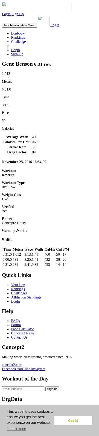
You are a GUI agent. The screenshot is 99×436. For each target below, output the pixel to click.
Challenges (19, 42)
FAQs (15, 321)
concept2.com (12, 365)
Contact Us (19, 337)
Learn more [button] (16, 429)
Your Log (18, 285)
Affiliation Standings (26, 297)
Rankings (18, 37)
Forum (16, 325)
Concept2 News (23, 333)
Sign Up (18, 14)
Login (6, 14)
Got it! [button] (73, 420)
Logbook (17, 33)
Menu (19, 25)
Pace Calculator (22, 329)
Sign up (52, 389)
